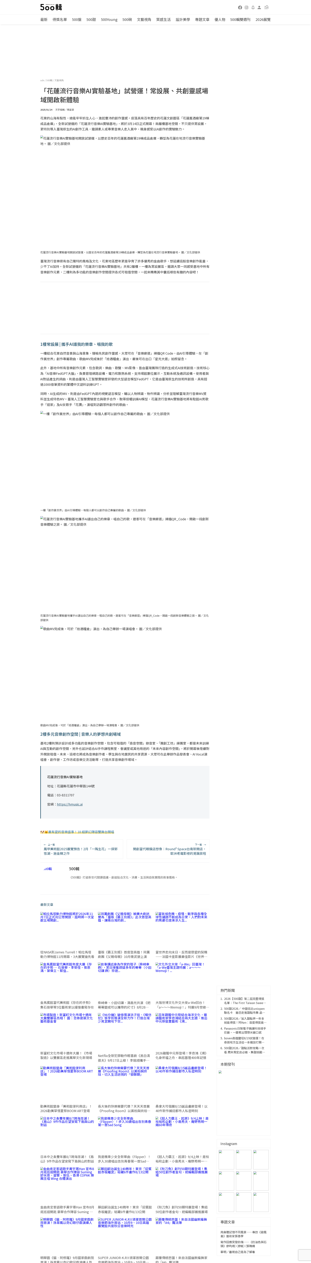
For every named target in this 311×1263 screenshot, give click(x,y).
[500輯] (51, 7)
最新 (44, 19)
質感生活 (163, 19)
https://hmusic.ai (70, 804)
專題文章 (202, 19)
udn (42, 80)
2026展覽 (263, 19)
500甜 (91, 19)
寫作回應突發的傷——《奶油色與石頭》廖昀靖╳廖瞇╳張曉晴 (243, 1244)
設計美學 (183, 19)
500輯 (49, 80)
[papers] (253, 7)
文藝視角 (144, 19)
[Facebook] (240, 7)
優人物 (220, 19)
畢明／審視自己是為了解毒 (237, 1252)
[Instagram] (247, 7)
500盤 (77, 19)
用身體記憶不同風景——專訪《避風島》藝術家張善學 (243, 1234)
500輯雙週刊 (240, 19)
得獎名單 (60, 19)
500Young (109, 19)
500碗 (127, 19)
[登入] (259, 7)
